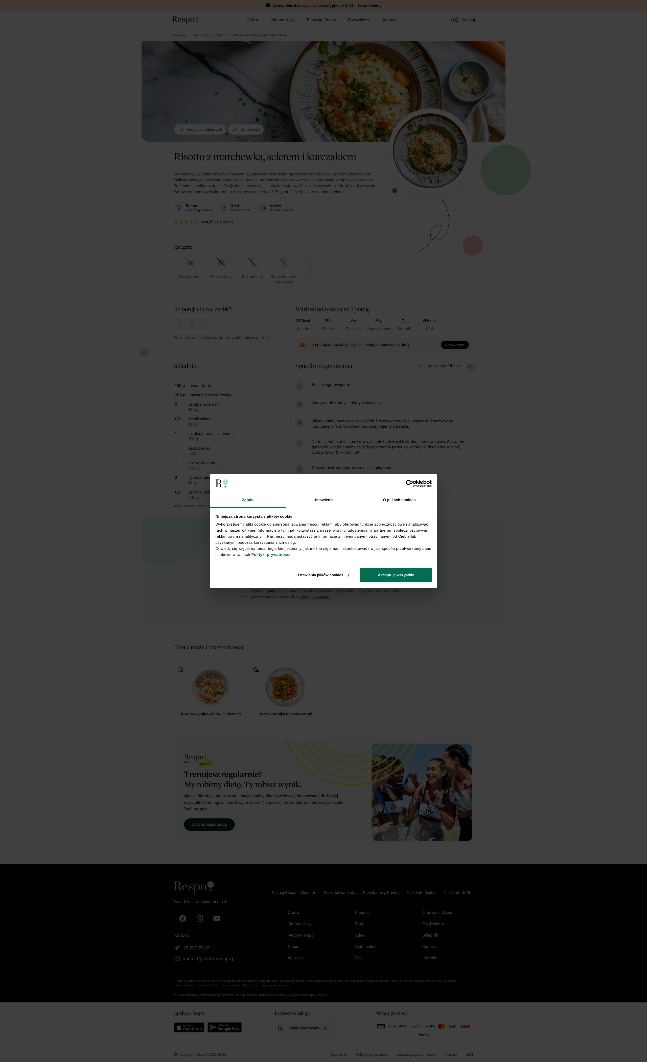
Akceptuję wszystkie (396, 575)
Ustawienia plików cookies (319, 575)
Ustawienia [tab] (323, 500)
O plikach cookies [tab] (399, 500)
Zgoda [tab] (247, 500)
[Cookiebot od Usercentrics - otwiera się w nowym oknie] (409, 483)
